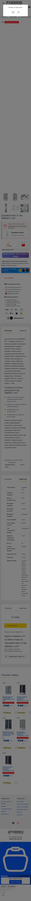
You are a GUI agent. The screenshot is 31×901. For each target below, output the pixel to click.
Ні (18, 12)
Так (13, 12)
